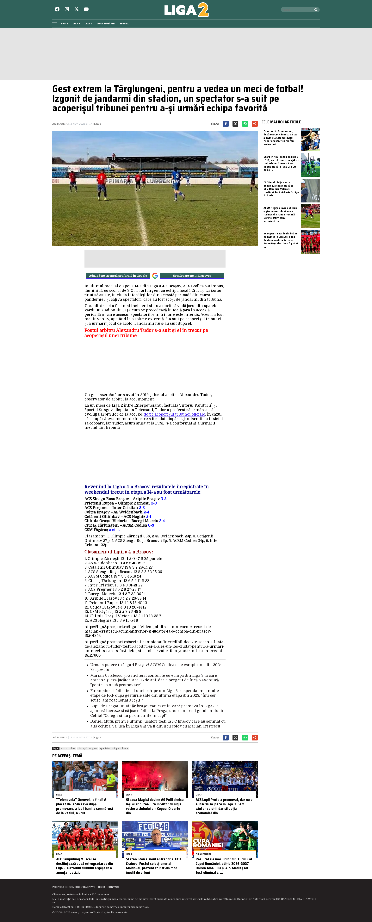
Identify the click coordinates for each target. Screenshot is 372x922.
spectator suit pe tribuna (114, 748)
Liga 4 (88, 24)
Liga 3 (76, 24)
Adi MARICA (59, 123)
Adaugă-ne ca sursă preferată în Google (118, 275)
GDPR (101, 887)
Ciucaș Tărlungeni (87, 748)
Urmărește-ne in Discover (192, 275)
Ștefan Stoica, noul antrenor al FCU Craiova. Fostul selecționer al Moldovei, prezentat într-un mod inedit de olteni (153, 865)
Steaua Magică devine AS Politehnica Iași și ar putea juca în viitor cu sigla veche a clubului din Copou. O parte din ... (155, 806)
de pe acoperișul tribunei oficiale (174, 414)
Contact (113, 887)
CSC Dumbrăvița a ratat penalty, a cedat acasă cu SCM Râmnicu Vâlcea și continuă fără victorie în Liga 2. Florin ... (281, 188)
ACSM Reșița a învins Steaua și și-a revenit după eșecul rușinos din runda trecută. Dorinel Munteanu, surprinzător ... (280, 214)
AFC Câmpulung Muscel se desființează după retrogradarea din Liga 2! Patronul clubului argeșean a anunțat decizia (84, 865)
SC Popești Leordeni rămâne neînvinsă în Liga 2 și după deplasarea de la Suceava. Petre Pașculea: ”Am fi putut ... (281, 240)
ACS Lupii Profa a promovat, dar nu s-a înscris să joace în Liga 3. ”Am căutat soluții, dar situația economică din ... (225, 806)
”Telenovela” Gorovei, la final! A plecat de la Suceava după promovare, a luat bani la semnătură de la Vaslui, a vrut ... (84, 806)
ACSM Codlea (68, 748)
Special (124, 24)
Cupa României (106, 24)
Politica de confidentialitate (73, 887)
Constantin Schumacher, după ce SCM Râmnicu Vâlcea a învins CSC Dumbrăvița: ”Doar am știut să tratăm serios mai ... (280, 137)
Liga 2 (64, 24)
